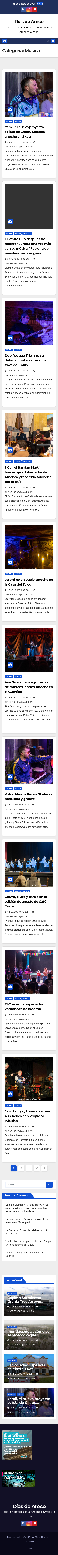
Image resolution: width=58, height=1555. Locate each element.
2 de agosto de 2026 (18, 1127)
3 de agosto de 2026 (18, 912)
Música (18, 121)
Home (29, 1548)
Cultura (9, 121)
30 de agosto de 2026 (19, 142)
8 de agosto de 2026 (18, 805)
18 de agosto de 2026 (19, 487)
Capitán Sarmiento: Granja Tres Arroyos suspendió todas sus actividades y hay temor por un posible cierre (26, 1208)
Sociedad (27, 233)
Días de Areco (29, 21)
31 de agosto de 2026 (22, 1307)
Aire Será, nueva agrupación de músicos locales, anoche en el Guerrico (29, 687)
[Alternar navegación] (27, 41)
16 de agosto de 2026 (19, 697)
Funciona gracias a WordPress (20, 1537)
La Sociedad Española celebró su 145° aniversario (26, 1369)
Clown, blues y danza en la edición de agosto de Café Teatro (26, 901)
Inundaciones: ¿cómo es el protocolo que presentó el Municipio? (28, 1335)
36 (36, 1168)
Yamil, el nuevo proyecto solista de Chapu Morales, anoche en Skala (25, 132)
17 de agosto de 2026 (19, 590)
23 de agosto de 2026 (19, 371)
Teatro (26, 891)
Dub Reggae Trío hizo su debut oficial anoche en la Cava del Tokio (25, 360)
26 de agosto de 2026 (19, 259)
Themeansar (29, 1541)
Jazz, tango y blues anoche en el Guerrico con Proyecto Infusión (28, 1116)
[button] (48, 41)
